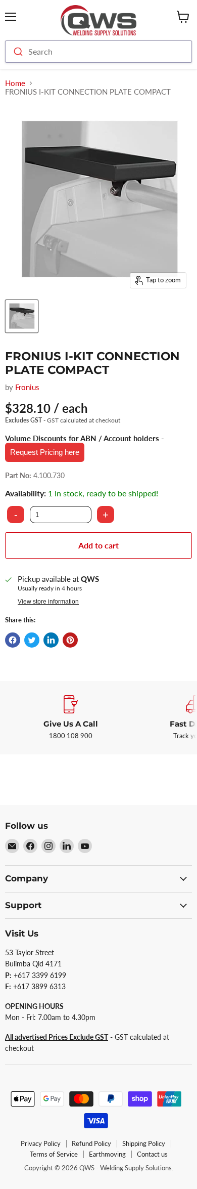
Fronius (27, 387)
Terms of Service (54, 1154)
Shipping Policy (143, 1143)
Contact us (152, 1154)
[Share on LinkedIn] (51, 640)
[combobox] (98, 51)
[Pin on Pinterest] (70, 640)
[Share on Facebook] (12, 640)
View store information (48, 601)
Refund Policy (91, 1143)
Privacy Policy (41, 1143)
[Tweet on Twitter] (31, 640)
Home (15, 83)
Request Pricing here (44, 452)
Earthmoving (107, 1154)
